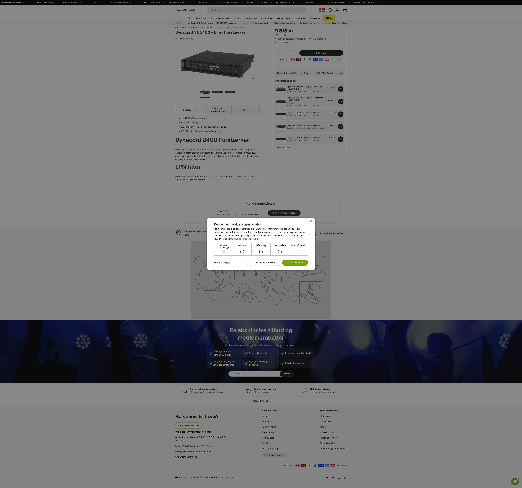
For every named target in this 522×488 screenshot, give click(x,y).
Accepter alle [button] (295, 262)
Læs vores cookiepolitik (248, 238)
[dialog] (261, 244)
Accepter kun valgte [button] (263, 262)
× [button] (311, 221)
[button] (222, 262)
